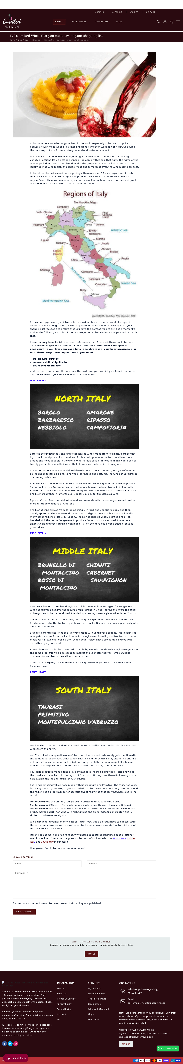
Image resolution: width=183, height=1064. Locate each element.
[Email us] (178, 21)
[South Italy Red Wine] (48, 841)
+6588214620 (135, 992)
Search (60, 988)
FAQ (59, 1019)
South (44, 841)
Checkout (117, 12)
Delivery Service (96, 993)
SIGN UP (91, 953)
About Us (99, 12)
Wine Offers (79, 21)
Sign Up (126, 1044)
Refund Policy (64, 1009)
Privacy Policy (64, 1004)
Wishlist (134, 12)
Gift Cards (93, 1019)
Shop (59, 21)
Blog (119, 21)
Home (12, 40)
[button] (159, 22)
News (27, 40)
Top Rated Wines (97, 998)
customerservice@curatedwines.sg (146, 1003)
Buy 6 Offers (95, 1004)
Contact (150, 12)
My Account (94, 988)
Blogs (91, 1014)
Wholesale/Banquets (99, 1009)
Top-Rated (101, 21)
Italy (51, 841)
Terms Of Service (66, 998)
